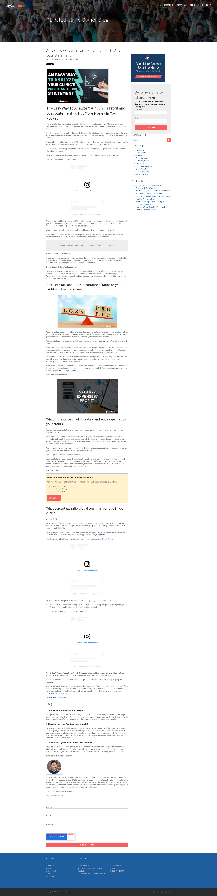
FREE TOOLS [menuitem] (182, 5)
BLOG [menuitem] (200, 5)
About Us (50, 865)
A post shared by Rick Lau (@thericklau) (87, 214)
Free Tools (114, 868)
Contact (49, 868)
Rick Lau (57, 59)
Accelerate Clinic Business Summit (91, 874)
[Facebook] (153, 892)
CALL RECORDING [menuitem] (166, 5)
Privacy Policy (51, 871)
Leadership (140, 163)
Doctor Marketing (143, 171)
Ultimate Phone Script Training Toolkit (90, 869)
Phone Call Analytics (144, 166)
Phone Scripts (141, 158)
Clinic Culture (141, 152)
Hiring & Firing (141, 155)
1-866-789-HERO (117, 871)
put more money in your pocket (105, 155)
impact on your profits (96, 534)
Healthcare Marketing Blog (121, 865)
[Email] (170, 892)
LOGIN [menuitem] (208, 5)
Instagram (68, 791)
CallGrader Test (84, 865)
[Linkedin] (166, 892)
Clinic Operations (142, 169)
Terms (48, 874)
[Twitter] (157, 892)
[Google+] (162, 892)
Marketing (140, 150)
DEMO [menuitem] (192, 5)
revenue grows (104, 341)
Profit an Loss (57, 795)
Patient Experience (143, 174)
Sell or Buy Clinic (142, 161)
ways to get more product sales (65, 370)
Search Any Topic (139, 135)
